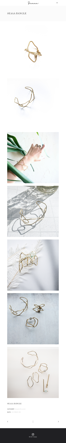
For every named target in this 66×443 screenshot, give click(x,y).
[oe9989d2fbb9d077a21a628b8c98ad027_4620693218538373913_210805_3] (33, 157)
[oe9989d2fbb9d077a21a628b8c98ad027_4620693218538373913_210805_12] (33, 265)
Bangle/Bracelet (20, 409)
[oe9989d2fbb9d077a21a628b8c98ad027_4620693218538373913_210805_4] (33, 50)
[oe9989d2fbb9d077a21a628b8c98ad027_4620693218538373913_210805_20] (33, 318)
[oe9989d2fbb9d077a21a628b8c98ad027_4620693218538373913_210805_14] (33, 211)
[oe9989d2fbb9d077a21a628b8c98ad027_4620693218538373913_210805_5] (33, 104)
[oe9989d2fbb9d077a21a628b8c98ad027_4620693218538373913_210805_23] (33, 372)
